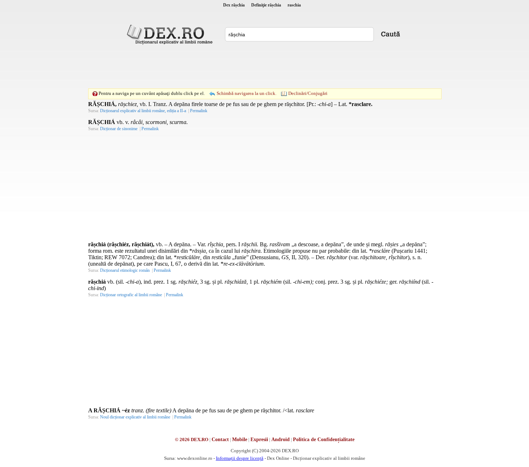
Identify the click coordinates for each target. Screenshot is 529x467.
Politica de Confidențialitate (323, 439)
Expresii (259, 439)
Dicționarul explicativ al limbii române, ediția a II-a (143, 110)
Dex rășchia (234, 5)
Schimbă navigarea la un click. (246, 93)
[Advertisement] (264, 66)
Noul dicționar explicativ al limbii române (135, 417)
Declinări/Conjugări (307, 93)
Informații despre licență (239, 458)
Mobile (239, 439)
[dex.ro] (171, 34)
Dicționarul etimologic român (125, 270)
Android (280, 439)
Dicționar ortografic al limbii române (131, 294)
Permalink (198, 110)
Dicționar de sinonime (118, 128)
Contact (220, 439)
